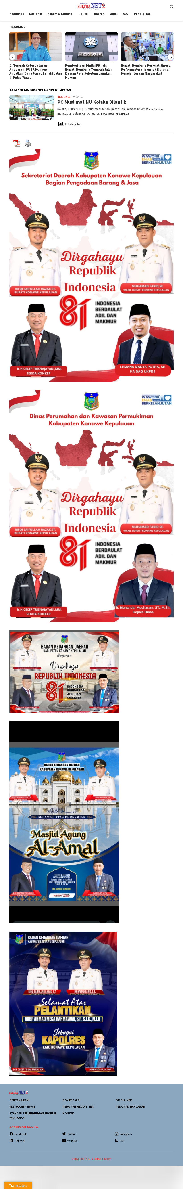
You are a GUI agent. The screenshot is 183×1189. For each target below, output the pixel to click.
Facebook (21, 1134)
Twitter (71, 1134)
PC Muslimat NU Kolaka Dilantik (91, 102)
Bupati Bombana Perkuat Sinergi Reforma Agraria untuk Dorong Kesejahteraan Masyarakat (90, 69)
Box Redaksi (71, 1100)
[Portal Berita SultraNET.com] (91, 6)
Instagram (126, 1134)
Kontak (68, 1113)
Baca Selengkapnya (114, 113)
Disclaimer (124, 1100)
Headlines (63, 96)
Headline (17, 26)
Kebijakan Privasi (22, 1107)
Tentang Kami (19, 1100)
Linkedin (20, 1141)
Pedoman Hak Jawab (130, 1107)
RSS (122, 1141)
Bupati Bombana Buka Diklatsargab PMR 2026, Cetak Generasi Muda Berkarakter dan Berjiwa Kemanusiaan (145, 71)
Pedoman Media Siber (78, 1107)
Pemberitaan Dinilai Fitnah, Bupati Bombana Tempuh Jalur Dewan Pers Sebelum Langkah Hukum (32, 71)
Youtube (72, 1141)
